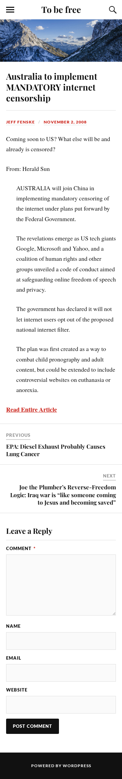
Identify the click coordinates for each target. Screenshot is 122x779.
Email (13, 658)
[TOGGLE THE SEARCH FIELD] (112, 10)
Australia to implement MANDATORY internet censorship (51, 86)
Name (13, 626)
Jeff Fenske (20, 121)
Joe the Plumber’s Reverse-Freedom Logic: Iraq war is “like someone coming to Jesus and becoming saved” (63, 494)
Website (16, 690)
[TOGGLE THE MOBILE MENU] (10, 10)
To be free (61, 9)
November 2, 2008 (65, 121)
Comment (21, 548)
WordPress (77, 765)
